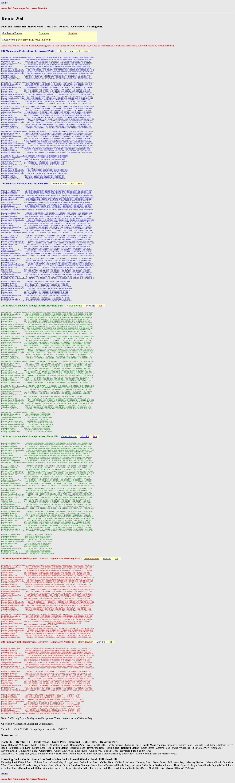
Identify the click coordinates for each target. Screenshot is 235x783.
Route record (8, 39)
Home (4, 2)
